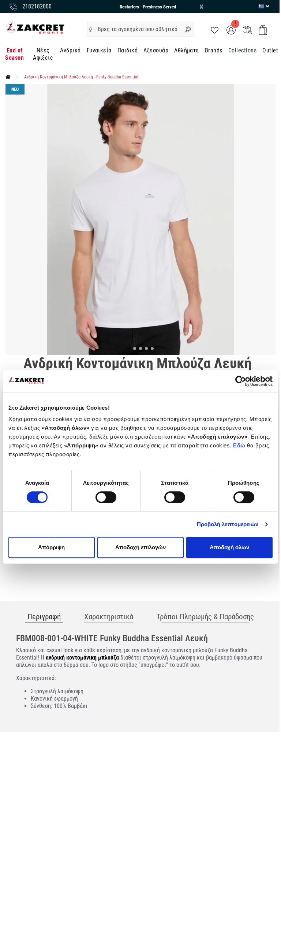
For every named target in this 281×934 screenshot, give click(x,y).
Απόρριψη (51, 547)
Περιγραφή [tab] (44, 616)
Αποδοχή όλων (229, 547)
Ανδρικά (70, 50)
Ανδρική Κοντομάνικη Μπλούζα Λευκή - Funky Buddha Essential (81, 77)
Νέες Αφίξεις (43, 54)
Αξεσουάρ (155, 50)
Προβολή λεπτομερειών (228, 524)
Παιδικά (127, 50)
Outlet (270, 50)
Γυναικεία (99, 50)
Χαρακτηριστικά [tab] (108, 616)
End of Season (14, 54)
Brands (213, 50)
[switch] (105, 497)
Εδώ (240, 445)
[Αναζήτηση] (188, 29)
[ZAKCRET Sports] (35, 27)
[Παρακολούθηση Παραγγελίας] (247, 29)
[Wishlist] (214, 29)
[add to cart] (263, 30)
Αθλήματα (186, 50)
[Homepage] (8, 77)
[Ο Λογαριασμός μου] (231, 29)
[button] (90, 29)
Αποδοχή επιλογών (140, 547)
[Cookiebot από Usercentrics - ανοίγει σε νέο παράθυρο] (241, 381)
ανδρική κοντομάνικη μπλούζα (82, 657)
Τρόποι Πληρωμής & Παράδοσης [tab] (205, 616)
